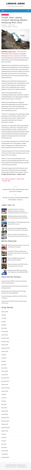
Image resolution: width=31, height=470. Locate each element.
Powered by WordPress (10, 466)
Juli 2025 (3, 354)
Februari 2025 (4, 371)
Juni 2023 (3, 437)
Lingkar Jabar (6, 180)
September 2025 (5, 348)
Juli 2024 (3, 394)
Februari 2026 (4, 331)
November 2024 (5, 381)
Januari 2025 (4, 374)
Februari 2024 (4, 411)
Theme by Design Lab (21, 466)
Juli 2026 (3, 315)
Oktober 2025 (4, 344)
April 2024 (3, 404)
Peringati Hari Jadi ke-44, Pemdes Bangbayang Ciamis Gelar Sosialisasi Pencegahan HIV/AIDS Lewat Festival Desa (18, 211)
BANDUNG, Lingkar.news (8, 51)
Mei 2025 (3, 361)
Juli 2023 (3, 434)
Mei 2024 (3, 401)
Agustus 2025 (4, 351)
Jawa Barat (5, 14)
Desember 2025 (5, 338)
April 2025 (3, 364)
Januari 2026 (4, 335)
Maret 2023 (4, 447)
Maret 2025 (4, 368)
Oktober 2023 (4, 424)
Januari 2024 (4, 414)
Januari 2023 (4, 454)
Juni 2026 (3, 318)
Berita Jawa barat (11, 179)
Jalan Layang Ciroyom (16, 55)
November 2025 (5, 341)
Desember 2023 (5, 417)
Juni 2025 (3, 358)
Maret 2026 (4, 328)
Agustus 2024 (4, 391)
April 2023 (3, 444)
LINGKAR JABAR (15, 3)
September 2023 (5, 427)
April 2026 (3, 325)
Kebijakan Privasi (21, 465)
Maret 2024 (4, 407)
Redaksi (4, 25)
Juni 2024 (3, 397)
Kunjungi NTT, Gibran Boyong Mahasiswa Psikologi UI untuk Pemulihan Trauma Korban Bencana (18, 253)
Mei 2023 (3, 441)
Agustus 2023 (4, 431)
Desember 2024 (5, 378)
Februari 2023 (4, 450)
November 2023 (5, 421)
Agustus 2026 (4, 311)
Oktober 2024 (4, 384)
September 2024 (5, 388)
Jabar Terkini (20, 179)
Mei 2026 (3, 321)
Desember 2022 (5, 457)
